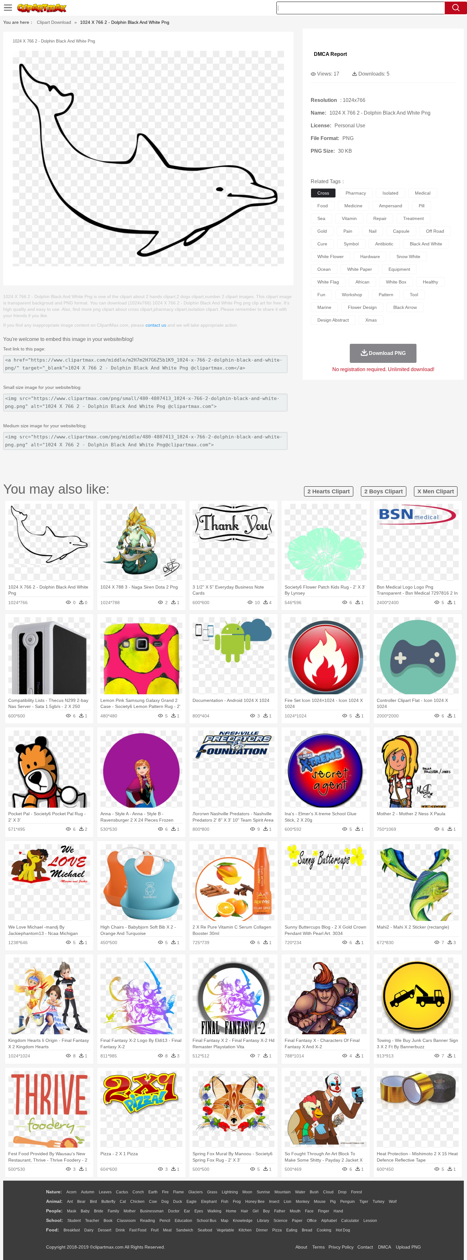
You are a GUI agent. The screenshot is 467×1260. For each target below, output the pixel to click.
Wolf (392, 1201)
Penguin (347, 1201)
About (301, 1247)
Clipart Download (54, 22)
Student (74, 1220)
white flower (330, 256)
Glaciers (195, 1192)
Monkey (302, 1201)
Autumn (87, 1192)
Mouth (295, 1211)
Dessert (104, 1230)
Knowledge (243, 1220)
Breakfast (72, 1230)
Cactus (122, 1192)
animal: (54, 1201)
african (362, 281)
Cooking (324, 1230)
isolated (390, 193)
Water (300, 1192)
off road (435, 231)
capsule (401, 231)
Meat (167, 1230)
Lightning (230, 1192)
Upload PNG (408, 1247)
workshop (352, 294)
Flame (178, 1192)
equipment (399, 269)
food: (52, 1229)
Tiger (363, 1201)
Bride (98, 1211)
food (322, 205)
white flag (328, 281)
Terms (318, 1247)
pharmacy (356, 193)
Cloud (328, 1192)
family (113, 1211)
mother (130, 1211)
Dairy (88, 1230)
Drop (342, 1192)
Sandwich (184, 1230)
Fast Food (137, 1230)
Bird (93, 1201)
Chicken (137, 1201)
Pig (333, 1201)
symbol (351, 243)
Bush (314, 1192)
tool (414, 294)
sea (321, 218)
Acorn (71, 1192)
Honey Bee (255, 1201)
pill (421, 205)
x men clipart (435, 491)
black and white (426, 243)
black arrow (405, 307)
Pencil (164, 1220)
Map (224, 1220)
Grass (212, 1192)
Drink (120, 1230)
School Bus (206, 1220)
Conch (138, 1192)
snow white (408, 256)
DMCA (384, 1247)
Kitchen (245, 1230)
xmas (371, 320)
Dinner (262, 1230)
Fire (165, 1192)
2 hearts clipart (329, 491)
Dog (165, 1201)
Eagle (191, 1201)
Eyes (198, 1211)
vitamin (349, 218)
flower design (362, 307)
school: (54, 1220)
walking (214, 1211)
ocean (324, 269)
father (279, 1211)
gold (322, 231)
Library (263, 1220)
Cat (123, 1201)
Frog (237, 1201)
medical (422, 193)
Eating (291, 1230)
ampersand (390, 205)
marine (324, 307)
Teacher (92, 1220)
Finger (323, 1211)
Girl (256, 1211)
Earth (153, 1192)
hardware (370, 256)
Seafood (205, 1230)
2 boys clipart (383, 491)
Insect (274, 1201)
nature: (54, 1191)
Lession (370, 1220)
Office (312, 1220)
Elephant (209, 1201)
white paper (359, 269)
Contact (365, 1247)
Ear (187, 1211)
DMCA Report (330, 54)
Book (108, 1220)
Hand (338, 1211)
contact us (156, 325)
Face (309, 1211)
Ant (70, 1201)
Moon (247, 1192)
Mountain (282, 1192)
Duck (177, 1201)
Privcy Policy (341, 1247)
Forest (356, 1192)
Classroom (126, 1220)
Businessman (152, 1211)
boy (266, 1211)
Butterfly (108, 1201)
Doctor (173, 1211)
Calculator (350, 1220)
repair (380, 218)
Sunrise (263, 1192)
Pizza (277, 1230)
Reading (147, 1220)
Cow (153, 1201)
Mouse (320, 1201)
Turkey (378, 1201)
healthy (430, 281)
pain (347, 231)
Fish (224, 1201)
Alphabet (329, 1220)
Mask (71, 1211)
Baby (85, 1211)
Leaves (105, 1192)
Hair (244, 1211)
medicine (353, 205)
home (231, 1211)
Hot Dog (343, 1230)
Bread (307, 1230)
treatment (413, 218)
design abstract (333, 320)
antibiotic (384, 243)
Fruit (155, 1230)
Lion (287, 1201)
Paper (297, 1220)
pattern (386, 294)
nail (372, 231)
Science (281, 1220)
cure (322, 243)
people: (54, 1210)
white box (396, 281)
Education (183, 1220)
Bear (81, 1201)
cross (323, 193)
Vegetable (225, 1230)
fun (321, 294)
